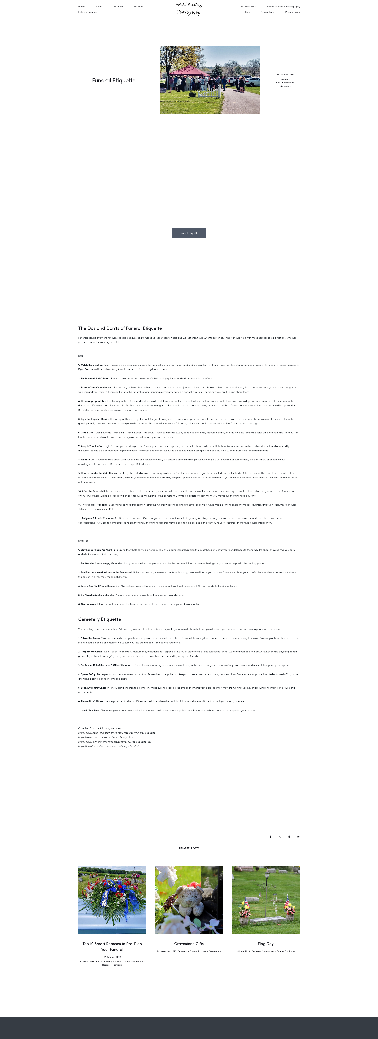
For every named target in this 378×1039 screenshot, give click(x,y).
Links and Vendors (87, 11)
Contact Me (267, 11)
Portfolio (118, 6)
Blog (247, 11)
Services (138, 6)
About (99, 6)
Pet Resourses (248, 6)
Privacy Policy (292, 11)
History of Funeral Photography (283, 6)
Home (81, 6)
